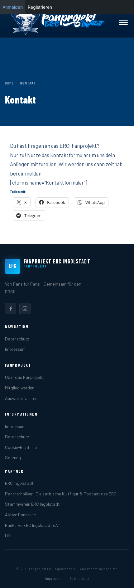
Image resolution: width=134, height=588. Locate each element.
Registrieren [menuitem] (40, 7)
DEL (9, 535)
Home (9, 83)
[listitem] (10, 308)
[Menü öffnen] (123, 22)
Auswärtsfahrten (21, 398)
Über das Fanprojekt (24, 377)
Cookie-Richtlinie (21, 447)
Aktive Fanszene (20, 514)
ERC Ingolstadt (19, 483)
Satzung (13, 457)
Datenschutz (17, 338)
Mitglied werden (19, 387)
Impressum (15, 349)
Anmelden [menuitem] (12, 7)
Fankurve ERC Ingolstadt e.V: (32, 525)
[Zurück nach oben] (120, 577)
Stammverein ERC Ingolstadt (32, 504)
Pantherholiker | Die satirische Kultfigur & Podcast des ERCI (61, 493)
